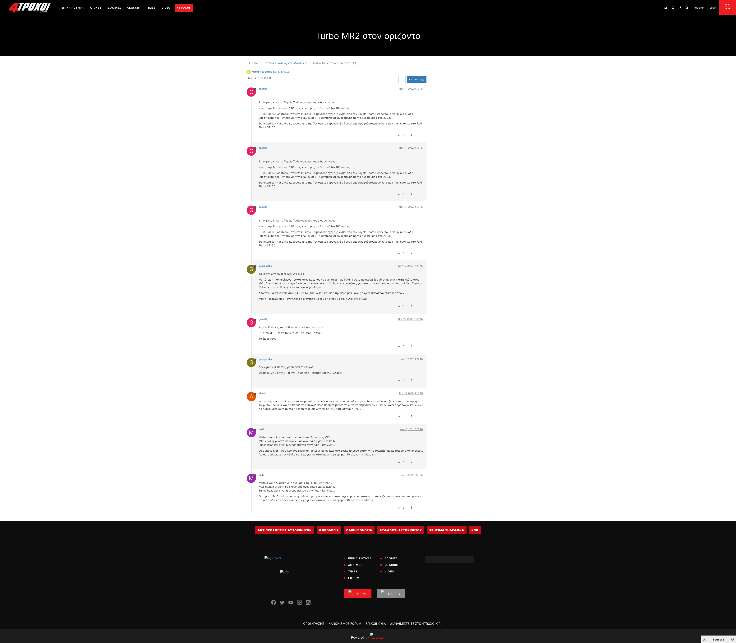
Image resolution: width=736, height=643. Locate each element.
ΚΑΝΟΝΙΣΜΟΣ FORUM (345, 624)
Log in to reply (416, 79)
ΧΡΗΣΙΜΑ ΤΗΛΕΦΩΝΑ (446, 530)
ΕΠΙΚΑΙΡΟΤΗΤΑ (360, 558)
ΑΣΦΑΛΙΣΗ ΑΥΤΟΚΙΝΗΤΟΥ (401, 530)
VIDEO (389, 571)
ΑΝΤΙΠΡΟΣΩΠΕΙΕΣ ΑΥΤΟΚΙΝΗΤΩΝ (285, 530)
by (360, 637)
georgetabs (265, 265)
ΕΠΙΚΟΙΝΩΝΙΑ (376, 624)
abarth (262, 393)
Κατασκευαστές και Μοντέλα (271, 71)
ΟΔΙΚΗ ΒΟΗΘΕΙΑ (359, 530)
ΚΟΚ (475, 530)
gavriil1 (263, 88)
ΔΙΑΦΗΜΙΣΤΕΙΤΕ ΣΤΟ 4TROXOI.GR (415, 624)
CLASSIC (391, 564)
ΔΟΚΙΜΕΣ (355, 564)
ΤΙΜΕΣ (353, 571)
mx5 (261, 429)
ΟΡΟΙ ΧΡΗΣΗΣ (313, 624)
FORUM (354, 578)
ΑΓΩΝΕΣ (391, 558)
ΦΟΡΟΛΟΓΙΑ (329, 530)
